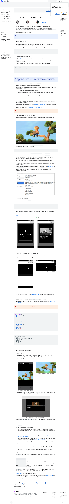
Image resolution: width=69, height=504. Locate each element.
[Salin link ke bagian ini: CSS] (18, 310)
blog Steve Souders (19, 473)
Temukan (21, 1)
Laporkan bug (45, 492)
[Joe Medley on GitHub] (30, 23)
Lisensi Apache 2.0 (20, 483)
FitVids (28, 293)
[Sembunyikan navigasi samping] (11, 502)
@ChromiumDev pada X (63, 492)
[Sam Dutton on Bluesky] (43, 23)
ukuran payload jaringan (35, 294)
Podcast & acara (54, 497)
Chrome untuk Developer (54, 493)
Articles (2, 4)
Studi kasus (53, 496)
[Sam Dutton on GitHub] (41, 23)
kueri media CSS (43, 297)
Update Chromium (54, 494)
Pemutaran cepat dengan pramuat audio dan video (45, 472)
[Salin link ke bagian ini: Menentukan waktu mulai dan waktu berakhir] (36, 115)
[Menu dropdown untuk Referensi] (17, 1)
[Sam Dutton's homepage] (45, 23)
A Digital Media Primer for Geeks (39, 104)
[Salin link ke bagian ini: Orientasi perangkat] (25, 353)
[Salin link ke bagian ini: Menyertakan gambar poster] (29, 198)
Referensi (14, 1)
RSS (60, 497)
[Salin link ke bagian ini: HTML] (18, 333)
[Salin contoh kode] (57, 49)
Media (27, 14)
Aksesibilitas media (49, 475)
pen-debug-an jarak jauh (43, 105)
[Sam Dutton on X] (40, 23)
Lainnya (34, 1)
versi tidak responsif (32, 349)
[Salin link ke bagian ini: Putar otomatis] (23, 423)
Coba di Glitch (18, 74)
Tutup (57, 13)
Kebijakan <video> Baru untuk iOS (39, 439)
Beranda (17, 14)
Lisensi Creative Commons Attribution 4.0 (40, 482)
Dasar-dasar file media (24, 58)
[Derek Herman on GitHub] (21, 23)
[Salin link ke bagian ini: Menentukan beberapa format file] (31, 56)
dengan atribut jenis (30, 107)
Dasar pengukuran (27, 1)
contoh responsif (23, 349)
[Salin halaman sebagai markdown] (43, 17)
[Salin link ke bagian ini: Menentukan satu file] (27, 41)
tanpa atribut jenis (39, 107)
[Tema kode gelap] (56, 49)
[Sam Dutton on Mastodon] (42, 23)
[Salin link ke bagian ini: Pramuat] (20, 452)
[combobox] (53, 1)
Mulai (64, 13)
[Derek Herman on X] (20, 23)
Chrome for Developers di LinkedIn (63, 496)
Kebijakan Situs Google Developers (42, 483)
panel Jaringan (50, 166)
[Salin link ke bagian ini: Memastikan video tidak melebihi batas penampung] (39, 253)
